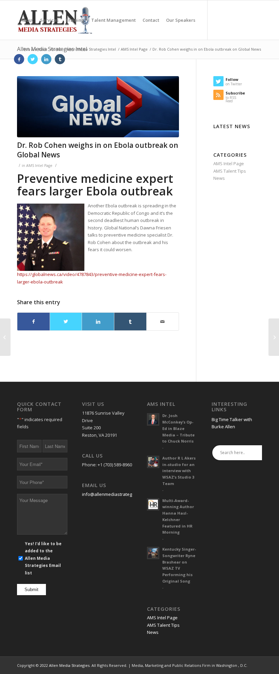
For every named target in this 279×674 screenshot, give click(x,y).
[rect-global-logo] (98, 107)
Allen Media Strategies (69, 665)
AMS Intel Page (39, 165)
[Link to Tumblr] (60, 59)
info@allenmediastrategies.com (115, 494)
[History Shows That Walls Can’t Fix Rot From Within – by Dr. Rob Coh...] (273, 337)
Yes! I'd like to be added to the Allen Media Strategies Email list (43, 558)
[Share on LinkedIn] (98, 321)
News (219, 178)
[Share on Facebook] (33, 321)
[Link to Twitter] (33, 59)
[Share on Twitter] (66, 321)
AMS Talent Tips (229, 171)
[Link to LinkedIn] (46, 59)
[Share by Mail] (163, 321)
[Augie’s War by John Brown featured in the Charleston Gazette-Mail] (5, 337)
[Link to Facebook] (19, 59)
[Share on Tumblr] (130, 321)
